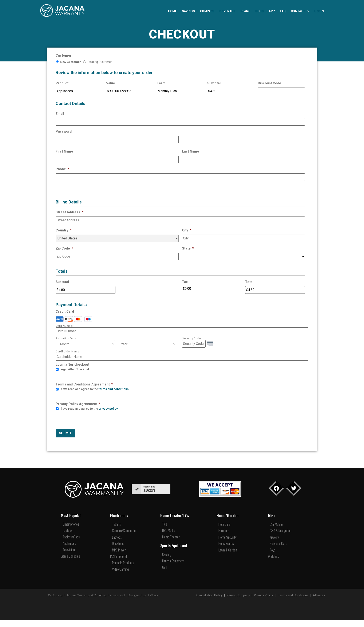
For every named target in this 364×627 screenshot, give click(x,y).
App (272, 11)
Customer (64, 55)
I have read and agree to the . (94, 389)
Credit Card (65, 312)
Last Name (190, 151)
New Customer (70, 62)
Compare (207, 11)
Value (110, 83)
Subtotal (214, 83)
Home (172, 11)
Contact (298, 11)
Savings (188, 11)
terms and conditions (114, 389)
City (186, 230)
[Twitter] (293, 488)
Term (161, 83)
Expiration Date (66, 338)
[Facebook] (276, 488)
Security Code (191, 338)
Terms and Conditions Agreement (84, 384)
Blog (260, 11)
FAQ (283, 11)
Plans (245, 11)
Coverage (227, 11)
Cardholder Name (67, 351)
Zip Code (64, 248)
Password (64, 131)
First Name (64, 151)
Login (319, 11)
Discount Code (269, 83)
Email (60, 114)
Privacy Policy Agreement (78, 404)
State (188, 248)
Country (63, 230)
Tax (185, 282)
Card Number (64, 325)
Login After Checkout (74, 369)
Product (62, 83)
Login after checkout (72, 365)
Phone (62, 169)
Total (249, 282)
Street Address (69, 212)
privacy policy (108, 408)
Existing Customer (100, 62)
